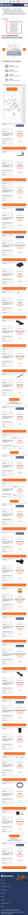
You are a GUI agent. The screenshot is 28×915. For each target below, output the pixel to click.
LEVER (19, 274)
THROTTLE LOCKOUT (20, 331)
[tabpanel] (14, 49)
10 (23, 105)
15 (23, 115)
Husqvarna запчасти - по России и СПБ (13, 10)
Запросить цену (14, 452)
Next (24, 49)
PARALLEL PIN (20, 385)
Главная (2, 880)
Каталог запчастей (16, 9)
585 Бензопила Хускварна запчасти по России (15, 13)
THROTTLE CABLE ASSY (19, 245)
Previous (3, 49)
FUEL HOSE (19, 133)
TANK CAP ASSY (20, 821)
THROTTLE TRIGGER (19, 356)
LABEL (19, 853)
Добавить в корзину (14, 399)
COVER (19, 190)
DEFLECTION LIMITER (20, 599)
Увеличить (14, 56)
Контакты (14, 1)
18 (23, 120)
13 (23, 112)
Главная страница (6, 9)
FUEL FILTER (20, 416)
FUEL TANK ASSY (20, 217)
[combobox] (14, 85)
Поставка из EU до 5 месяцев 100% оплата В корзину (14, 148)
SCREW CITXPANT (19, 570)
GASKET (20, 794)
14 (23, 114)
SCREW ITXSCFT (20, 683)
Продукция (3, 883)
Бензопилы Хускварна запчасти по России (14, 11)
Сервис (2, 896)
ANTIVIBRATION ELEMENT (20, 654)
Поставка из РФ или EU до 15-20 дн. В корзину (14, 753)
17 (23, 119)
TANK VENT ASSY (20, 541)
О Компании (3, 890)
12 (23, 110)
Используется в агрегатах (20, 135)
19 (23, 122)
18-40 (19, 440)
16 (23, 117)
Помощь (3, 900)
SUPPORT (19, 739)
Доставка (10, 1)
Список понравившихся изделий (17, 1)
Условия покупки (5, 903)
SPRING (20, 302)
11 (23, 107)
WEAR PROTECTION (19, 626)
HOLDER (20, 765)
